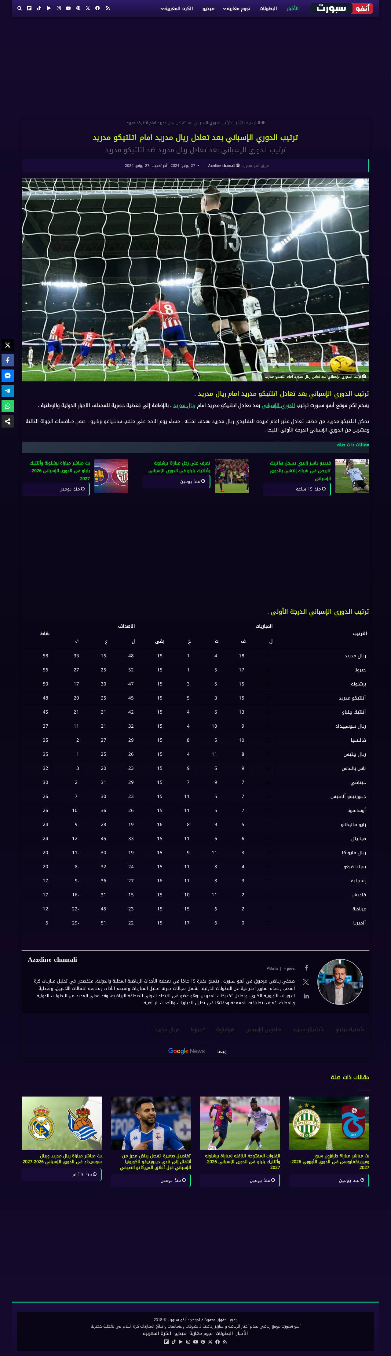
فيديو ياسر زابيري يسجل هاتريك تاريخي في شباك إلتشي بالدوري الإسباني (300, 471)
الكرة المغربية (178, 8)
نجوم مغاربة (238, 8)
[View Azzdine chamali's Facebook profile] (306, 968)
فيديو (208, 8)
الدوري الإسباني (278, 405)
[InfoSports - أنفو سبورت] (342, 8)
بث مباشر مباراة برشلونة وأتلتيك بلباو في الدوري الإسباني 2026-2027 (60, 471)
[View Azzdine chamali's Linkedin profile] (306, 996)
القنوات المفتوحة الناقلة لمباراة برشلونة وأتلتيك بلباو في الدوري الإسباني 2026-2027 (242, 1162)
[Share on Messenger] (8, 375)
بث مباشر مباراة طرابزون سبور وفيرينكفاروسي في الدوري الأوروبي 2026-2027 (329, 1162)
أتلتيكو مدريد (307, 1029)
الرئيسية (253, 123)
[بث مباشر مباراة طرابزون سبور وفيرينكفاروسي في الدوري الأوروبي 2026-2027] (329, 1123)
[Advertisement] (195, 65)
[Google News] (186, 1051)
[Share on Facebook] (8, 360)
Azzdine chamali (222, 165)
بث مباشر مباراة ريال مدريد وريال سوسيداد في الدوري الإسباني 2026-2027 (62, 1159)
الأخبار (293, 8)
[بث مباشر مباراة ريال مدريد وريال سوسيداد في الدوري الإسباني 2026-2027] (62, 1123)
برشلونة (224, 1029)
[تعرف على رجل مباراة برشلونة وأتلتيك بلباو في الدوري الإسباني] (232, 476)
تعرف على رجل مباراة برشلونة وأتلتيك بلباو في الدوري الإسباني (179, 467)
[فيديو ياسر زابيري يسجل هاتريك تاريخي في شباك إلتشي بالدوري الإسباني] (352, 476)
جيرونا (197, 1029)
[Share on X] (8, 345)
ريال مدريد (184, 405)
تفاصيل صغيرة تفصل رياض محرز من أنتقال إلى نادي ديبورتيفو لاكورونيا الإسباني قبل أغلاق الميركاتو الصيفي (155, 1162)
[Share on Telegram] (8, 391)
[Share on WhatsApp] (8, 406)
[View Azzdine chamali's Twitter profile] (306, 982)
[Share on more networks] (8, 421)
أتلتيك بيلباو (349, 1029)
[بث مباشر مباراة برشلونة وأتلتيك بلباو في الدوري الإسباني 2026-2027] (111, 476)
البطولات (268, 8)
